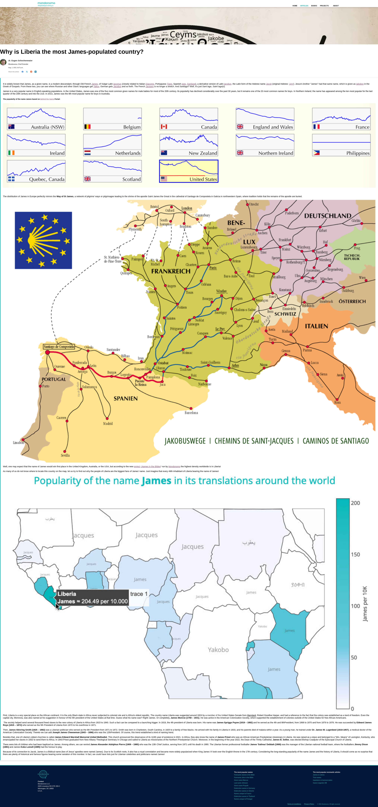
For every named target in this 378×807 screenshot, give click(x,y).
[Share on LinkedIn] (35, 71)
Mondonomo (174, 466)
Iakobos (360, 84)
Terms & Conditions (294, 804)
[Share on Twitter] (27, 71)
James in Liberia (318, 775)
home (295, 6)
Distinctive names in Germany (244, 788)
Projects (324, 6)
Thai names (317, 777)
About (336, 6)
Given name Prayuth (241, 785)
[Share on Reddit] (31, 71)
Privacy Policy (309, 804)
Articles (304, 6)
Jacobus (117, 86)
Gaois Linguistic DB (320, 783)
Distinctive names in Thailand (244, 796)
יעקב (291, 84)
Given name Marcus (241, 780)
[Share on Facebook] (22, 71)
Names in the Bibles (151, 466)
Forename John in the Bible (243, 777)
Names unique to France (242, 793)
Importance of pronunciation (322, 780)
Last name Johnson (241, 783)
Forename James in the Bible (244, 775)
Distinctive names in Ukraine (244, 791)
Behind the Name (47, 99)
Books (314, 6)
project (137, 466)
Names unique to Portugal (243, 799)
